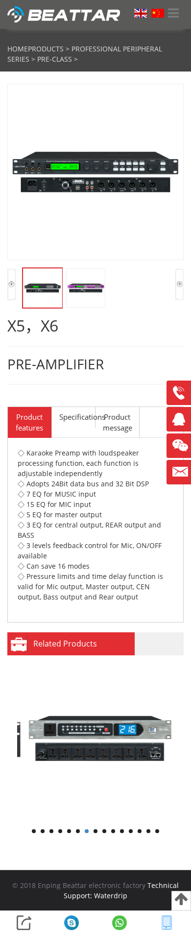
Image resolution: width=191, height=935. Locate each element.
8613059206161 (179, 393)
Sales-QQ (181, 423)
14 (148, 831)
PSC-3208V (92, 816)
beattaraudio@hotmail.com (179, 472)
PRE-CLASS (54, 59)
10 (113, 831)
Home (17, 48)
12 (131, 831)
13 (140, 831)
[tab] (29, 422)
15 (157, 831)
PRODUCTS (46, 48)
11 (122, 831)
